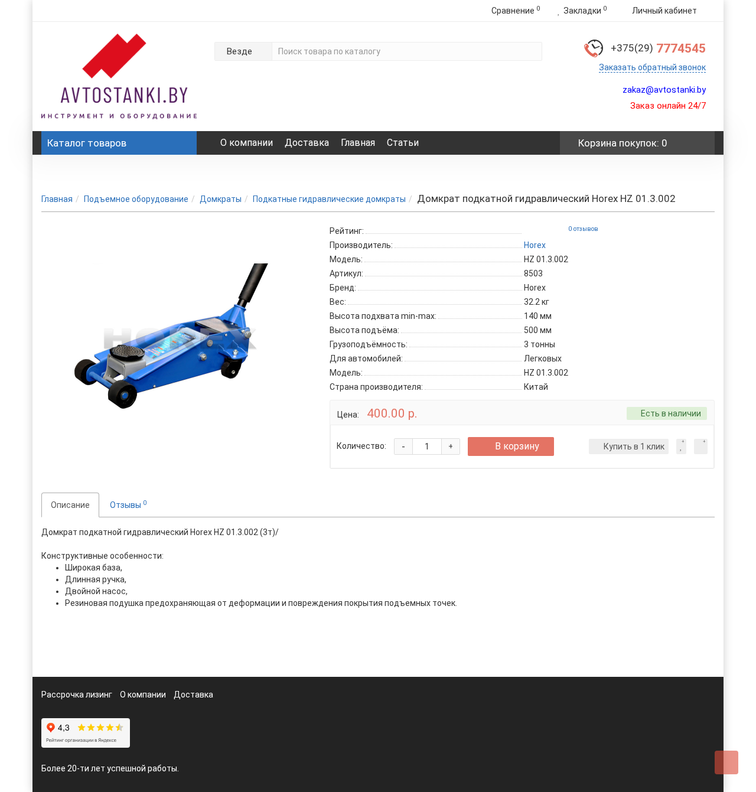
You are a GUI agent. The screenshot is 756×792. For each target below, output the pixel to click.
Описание (70, 505)
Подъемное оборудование (136, 199)
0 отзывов (583, 229)
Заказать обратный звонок (652, 67)
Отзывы (128, 504)
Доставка (307, 142)
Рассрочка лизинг (76, 694)
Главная (358, 142)
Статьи (403, 142)
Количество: (361, 446)
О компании (246, 142)
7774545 (658, 48)
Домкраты (221, 199)
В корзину (517, 446)
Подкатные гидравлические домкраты (329, 199)
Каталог (86, 143)
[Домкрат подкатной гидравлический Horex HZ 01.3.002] (176, 342)
